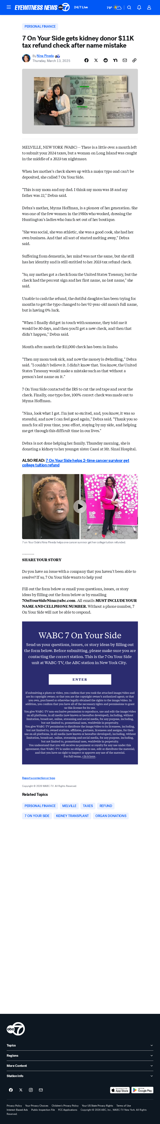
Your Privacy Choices (36, 1105)
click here (88, 756)
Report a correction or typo (38, 778)
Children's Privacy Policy (65, 1105)
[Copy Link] (134, 60)
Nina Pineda (45, 56)
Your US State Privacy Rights (97, 1105)
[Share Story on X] (96, 60)
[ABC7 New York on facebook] (11, 1090)
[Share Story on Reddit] (105, 60)
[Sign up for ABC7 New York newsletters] (41, 1090)
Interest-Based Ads (17, 1110)
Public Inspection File (43, 1110)
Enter (79, 679)
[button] (8, 7)
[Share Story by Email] (124, 60)
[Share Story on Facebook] (86, 60)
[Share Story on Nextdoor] (115, 60)
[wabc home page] (16, 1028)
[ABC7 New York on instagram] (31, 1090)
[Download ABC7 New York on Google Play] (142, 1090)
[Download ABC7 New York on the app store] (120, 1090)
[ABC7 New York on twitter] (21, 1090)
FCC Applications (67, 1110)
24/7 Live (81, 7)
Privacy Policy (14, 1105)
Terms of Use (123, 1105)
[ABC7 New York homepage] (42, 7)
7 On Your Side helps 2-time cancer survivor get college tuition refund (75, 463)
